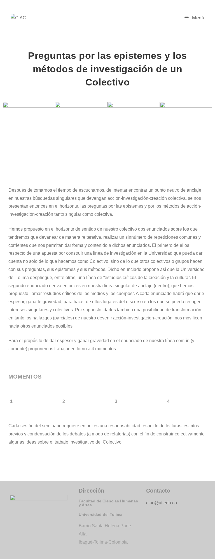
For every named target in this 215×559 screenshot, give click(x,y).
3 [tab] (116, 401)
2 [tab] (63, 401)
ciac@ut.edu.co (161, 502)
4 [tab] (168, 401)
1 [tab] (11, 401)
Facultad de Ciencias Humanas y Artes (108, 503)
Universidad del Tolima (100, 514)
